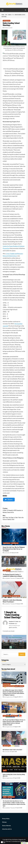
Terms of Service (6, 825)
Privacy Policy (5, 818)
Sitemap (4, 822)
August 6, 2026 (17, 726)
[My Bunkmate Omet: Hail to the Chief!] (14, 739)
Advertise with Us (7, 829)
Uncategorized (6, 20)
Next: (13, 517)
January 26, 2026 (20, 578)
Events (4, 770)
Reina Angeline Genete (8, 697)
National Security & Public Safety (10, 686)
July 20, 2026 (14, 751)
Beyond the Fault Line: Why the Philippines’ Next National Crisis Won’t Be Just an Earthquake (14, 549)
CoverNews (15, 841)
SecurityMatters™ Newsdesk (9, 578)
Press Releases (11, 797)
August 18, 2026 (18, 697)
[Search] (25, 10)
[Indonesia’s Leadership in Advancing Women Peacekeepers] (14, 589)
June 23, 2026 (17, 778)
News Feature (14, 715)
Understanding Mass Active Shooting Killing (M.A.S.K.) (14, 775)
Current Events (6, 684)
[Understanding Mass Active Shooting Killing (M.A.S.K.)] (14, 764)
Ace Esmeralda (7, 552)
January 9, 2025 (20, 603)
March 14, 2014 (9, 27)
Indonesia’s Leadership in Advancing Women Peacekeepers (12, 601)
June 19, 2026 (19, 807)
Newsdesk (21, 686)
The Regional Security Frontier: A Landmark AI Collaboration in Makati (12, 575)
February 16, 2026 (15, 552)
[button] (3, 842)
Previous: (13, 510)
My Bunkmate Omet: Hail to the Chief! (12, 749)
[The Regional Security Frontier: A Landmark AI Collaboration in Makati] (14, 564)
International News (7, 596)
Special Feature (6, 543)
